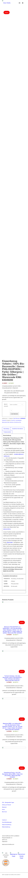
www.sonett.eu (7, 529)
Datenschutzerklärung (6, 824)
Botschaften (10, 542)
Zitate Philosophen (16, 418)
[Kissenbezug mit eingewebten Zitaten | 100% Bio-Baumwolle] (14, 193)
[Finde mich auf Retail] (21, 855)
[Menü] (19, 3)
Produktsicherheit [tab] (7, 432)
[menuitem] (20, 3)
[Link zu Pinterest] (20, 876)
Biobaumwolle (4, 422)
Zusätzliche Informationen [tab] (17, 428)
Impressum (4, 820)
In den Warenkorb (14, 413)
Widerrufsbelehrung (6, 827)
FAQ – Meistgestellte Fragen (8, 802)
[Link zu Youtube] (25, 876)
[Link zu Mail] (23, 876)
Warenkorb (4, 807)
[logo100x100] (11, 3)
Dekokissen (12, 422)
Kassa (3, 809)
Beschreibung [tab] (6, 428)
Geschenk (13, 420)
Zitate (8, 422)
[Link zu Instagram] (18, 876)
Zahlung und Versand (6, 804)
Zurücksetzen (23, 418)
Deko (20, 422)
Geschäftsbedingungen (7, 822)
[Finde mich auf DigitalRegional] (13, 854)
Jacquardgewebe (18, 420)
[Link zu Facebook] (16, 876)
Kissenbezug (16, 422)
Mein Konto (4, 811)
